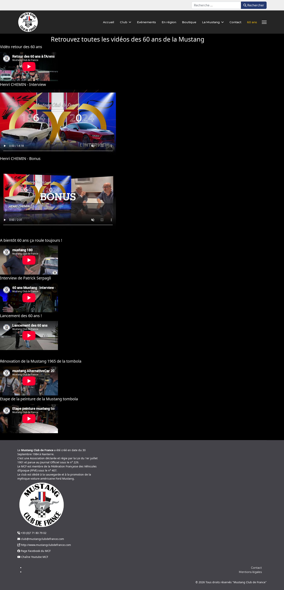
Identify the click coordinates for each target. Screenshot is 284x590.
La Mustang (211, 22)
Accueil (108, 22)
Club (123, 22)
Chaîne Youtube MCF (34, 557)
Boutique (189, 22)
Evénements (146, 22)
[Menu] (264, 22)
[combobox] (216, 5)
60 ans (252, 22)
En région (169, 22)
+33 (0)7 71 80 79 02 (33, 533)
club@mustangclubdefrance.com (42, 539)
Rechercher (255, 5)
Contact (235, 22)
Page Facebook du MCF (35, 551)
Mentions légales (250, 572)
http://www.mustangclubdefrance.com (45, 545)
